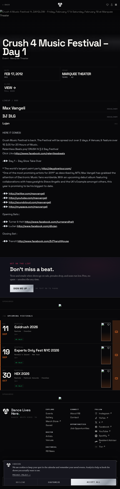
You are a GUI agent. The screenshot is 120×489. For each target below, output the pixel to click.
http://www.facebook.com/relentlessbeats (39, 153)
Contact (74, 417)
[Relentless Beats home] (60, 4)
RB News (50, 451)
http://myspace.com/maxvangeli (28, 206)
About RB (75, 413)
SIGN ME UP (21, 288)
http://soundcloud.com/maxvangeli (30, 202)
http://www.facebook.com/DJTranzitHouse (43, 241)
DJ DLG (8, 116)
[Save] (107, 4)
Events (49, 413)
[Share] (111, 4)
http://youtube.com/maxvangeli (28, 198)
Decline (20, 482)
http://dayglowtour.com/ (56, 168)
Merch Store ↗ (53, 421)
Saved (49, 425)
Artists (49, 436)
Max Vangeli (13, 108)
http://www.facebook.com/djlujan (37, 226)
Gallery (49, 417)
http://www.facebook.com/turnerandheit (49, 221)
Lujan (5, 123)
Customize (54, 482)
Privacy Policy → (21, 475)
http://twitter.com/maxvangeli (27, 193)
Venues (49, 440)
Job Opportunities (79, 428)
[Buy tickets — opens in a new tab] (116, 332)
